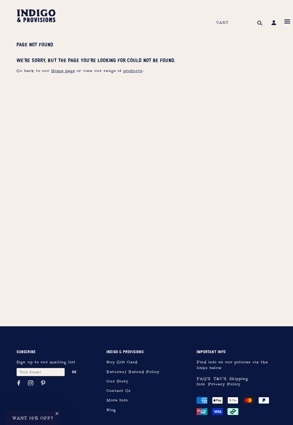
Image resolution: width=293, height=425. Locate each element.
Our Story (117, 381)
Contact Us (118, 390)
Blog (111, 410)
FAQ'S (204, 378)
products (132, 70)
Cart (222, 22)
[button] (33, 418)
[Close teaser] (57, 413)
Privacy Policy (224, 384)
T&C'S (220, 378)
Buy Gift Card (122, 362)
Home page (63, 70)
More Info (117, 400)
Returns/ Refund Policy (133, 371)
